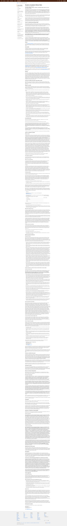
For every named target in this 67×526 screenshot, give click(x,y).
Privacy (18, 7)
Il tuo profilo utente (19, 15)
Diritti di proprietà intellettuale (19, 19)
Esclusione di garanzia (20, 26)
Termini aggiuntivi (19, 37)
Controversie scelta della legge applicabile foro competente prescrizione (20, 35)
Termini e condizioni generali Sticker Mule (19, 5)
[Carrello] (59, 1)
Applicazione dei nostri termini (20, 31)
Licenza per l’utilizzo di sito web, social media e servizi (20, 12)
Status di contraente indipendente (19, 24)
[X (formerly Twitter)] (45, 520)
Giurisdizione (19, 33)
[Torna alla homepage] (1, 1)
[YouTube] (48, 520)
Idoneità (18, 9)
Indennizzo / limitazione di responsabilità (20, 29)
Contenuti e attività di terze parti (20, 21)
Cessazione (18, 27)
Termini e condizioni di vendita (20, 17)
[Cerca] (58, 1)
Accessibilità (19, 8)
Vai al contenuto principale (0, 0)
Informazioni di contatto (20, 38)
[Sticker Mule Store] (44, 520)
